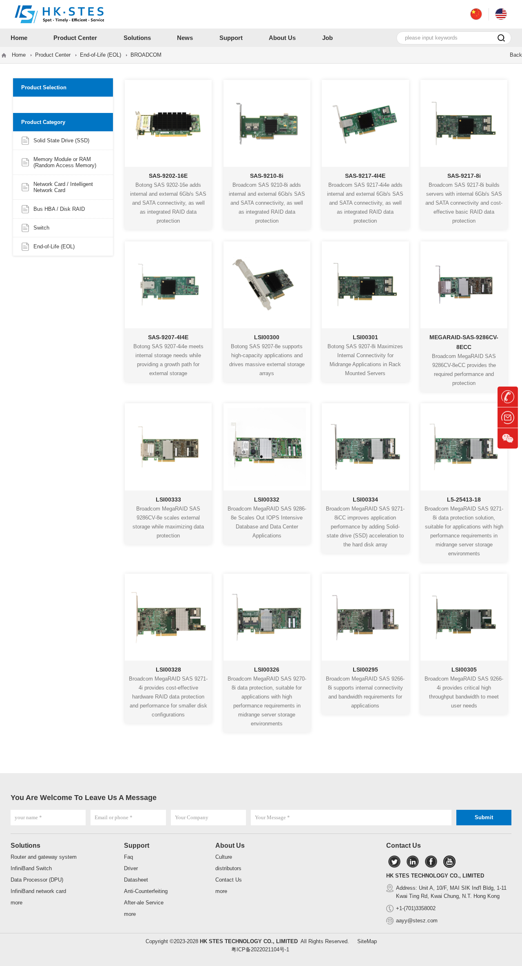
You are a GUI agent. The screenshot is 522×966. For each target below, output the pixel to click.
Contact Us (228, 880)
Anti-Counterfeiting (146, 891)
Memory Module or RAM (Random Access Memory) (64, 162)
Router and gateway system (44, 857)
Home (19, 55)
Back (516, 55)
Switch (41, 228)
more (16, 903)
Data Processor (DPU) (37, 880)
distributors (228, 868)
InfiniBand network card (38, 891)
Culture (223, 857)
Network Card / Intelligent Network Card (63, 187)
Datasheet (136, 880)
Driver (131, 868)
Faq (128, 857)
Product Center (53, 55)
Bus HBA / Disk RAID (59, 209)
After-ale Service (144, 903)
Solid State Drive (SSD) (61, 140)
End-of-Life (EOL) (100, 55)
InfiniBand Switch (31, 868)
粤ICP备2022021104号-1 (260, 949)
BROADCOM (145, 55)
